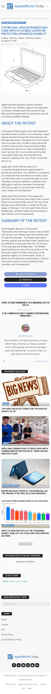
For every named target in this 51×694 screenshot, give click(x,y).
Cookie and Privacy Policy (27, 684)
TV (11, 525)
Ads (3, 630)
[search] (47, 6)
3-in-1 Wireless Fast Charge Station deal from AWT (25, 314)
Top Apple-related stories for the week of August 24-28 (24, 410)
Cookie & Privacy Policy (11, 640)
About (4, 620)
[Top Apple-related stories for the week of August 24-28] (25, 391)
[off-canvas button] (3, 6)
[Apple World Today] (25, 6)
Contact (4, 625)
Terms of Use (7, 635)
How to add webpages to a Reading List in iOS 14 (26, 304)
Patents (21, 23)
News (4, 23)
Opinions (12, 23)
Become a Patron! (25, 561)
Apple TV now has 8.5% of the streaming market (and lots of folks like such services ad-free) (25, 533)
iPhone (6, 486)
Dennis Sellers (35, 38)
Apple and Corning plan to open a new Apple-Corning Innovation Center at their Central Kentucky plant (25, 451)
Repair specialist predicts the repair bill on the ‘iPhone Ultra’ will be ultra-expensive (24, 492)
